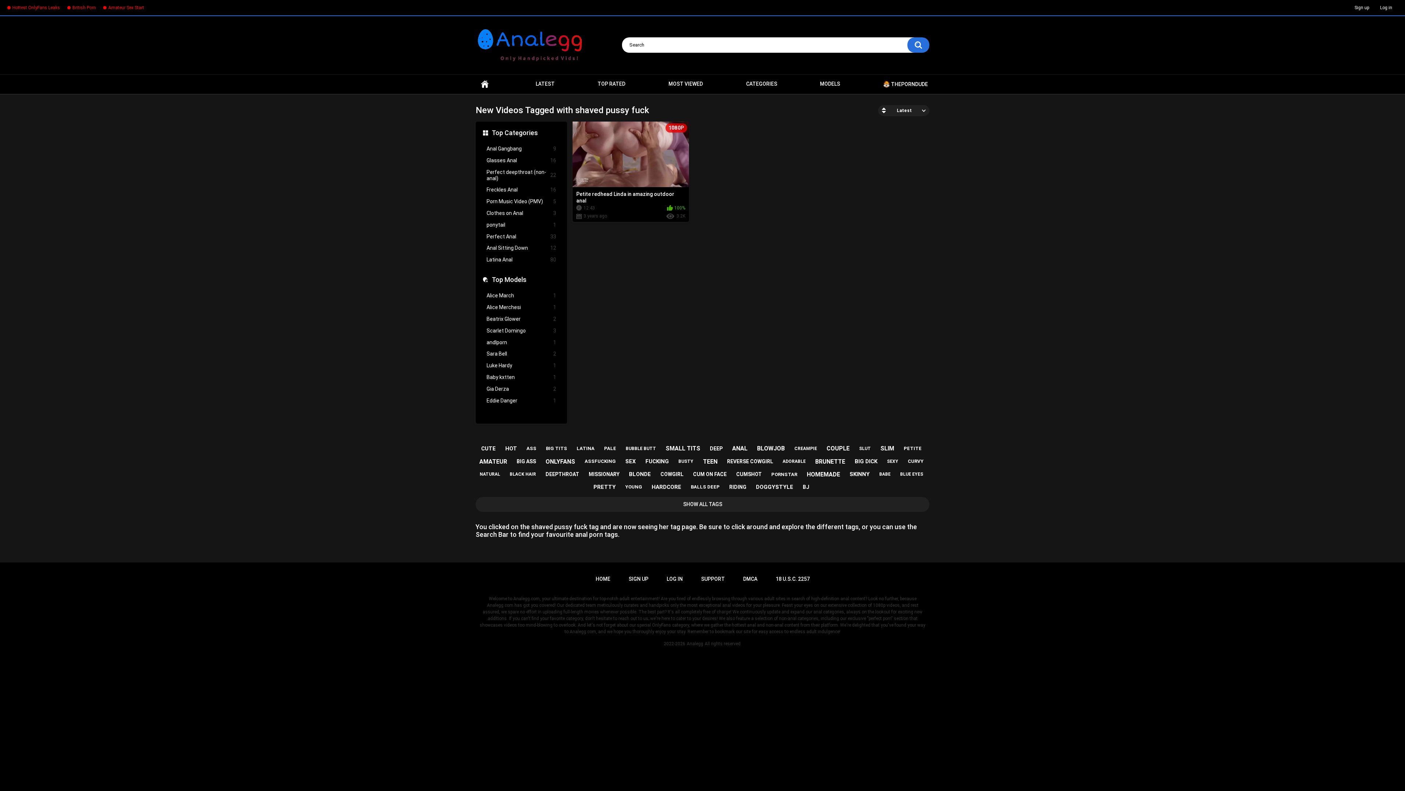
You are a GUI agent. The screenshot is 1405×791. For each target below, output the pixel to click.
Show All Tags (702, 504)
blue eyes (911, 474)
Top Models (509, 279)
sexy (892, 461)
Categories (761, 84)
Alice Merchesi (521, 307)
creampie (805, 448)
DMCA (750, 579)
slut (865, 448)
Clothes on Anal (521, 213)
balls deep (705, 487)
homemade (823, 474)
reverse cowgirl (750, 461)
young (633, 487)
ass (531, 448)
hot (511, 448)
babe (885, 474)
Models (830, 84)
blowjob (771, 448)
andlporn (521, 342)
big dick (866, 461)
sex (630, 461)
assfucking (600, 461)
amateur (493, 461)
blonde (640, 474)
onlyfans (560, 461)
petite (913, 448)
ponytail (521, 225)
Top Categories (515, 133)
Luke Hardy (521, 365)
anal (740, 448)
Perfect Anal (521, 236)
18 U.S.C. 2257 (793, 579)
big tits (556, 448)
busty (685, 461)
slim (887, 448)
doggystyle (774, 487)
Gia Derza (521, 389)
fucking (657, 461)
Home (485, 84)
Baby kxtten (521, 377)
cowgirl (671, 474)
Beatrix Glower (521, 319)
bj (806, 487)
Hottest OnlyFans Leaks (36, 7)
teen (710, 461)
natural (490, 474)
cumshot (749, 474)
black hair (523, 474)
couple (838, 448)
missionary (604, 474)
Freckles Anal (521, 190)
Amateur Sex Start (126, 7)
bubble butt (641, 448)
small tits (683, 448)
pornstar (784, 474)
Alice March (521, 295)
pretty (604, 487)
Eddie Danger (521, 401)
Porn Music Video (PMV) (521, 201)
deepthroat (562, 474)
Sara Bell (521, 354)
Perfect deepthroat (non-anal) (521, 175)
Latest (545, 84)
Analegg (695, 643)
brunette (830, 461)
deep (716, 449)
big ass (526, 461)
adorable (794, 461)
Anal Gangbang (521, 149)
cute (488, 448)
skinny (860, 474)
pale (610, 448)
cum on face (710, 474)
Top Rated (611, 84)
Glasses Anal (521, 160)
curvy (915, 461)
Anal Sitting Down (521, 248)
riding (737, 487)
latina (586, 448)
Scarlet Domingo (521, 331)
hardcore (666, 487)
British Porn (84, 7)
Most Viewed (685, 84)
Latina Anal (521, 260)
